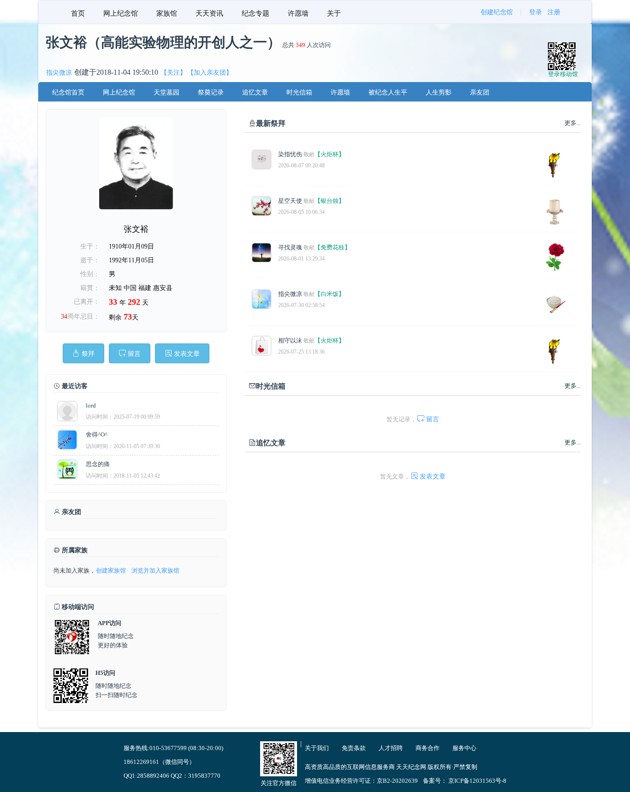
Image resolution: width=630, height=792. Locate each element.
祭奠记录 (211, 92)
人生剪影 (439, 92)
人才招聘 (391, 748)
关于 (334, 13)
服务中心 (464, 748)
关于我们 (317, 748)
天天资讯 (209, 13)
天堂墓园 (166, 92)
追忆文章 (255, 92)
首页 (78, 13)
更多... (573, 385)
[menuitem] (78, 12)
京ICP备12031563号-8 (477, 780)
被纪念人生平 (387, 92)
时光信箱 (299, 92)
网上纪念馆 (120, 13)
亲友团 (479, 92)
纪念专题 (255, 13)
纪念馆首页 (68, 92)
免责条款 (354, 748)
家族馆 (166, 13)
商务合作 (428, 748)
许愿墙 (298, 13)
